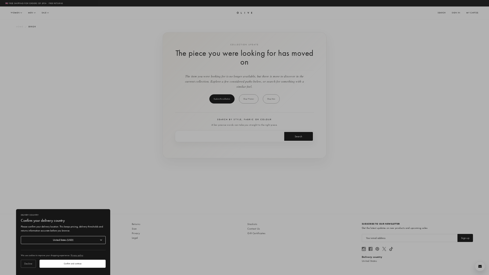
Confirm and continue (72, 263)
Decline (28, 263)
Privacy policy (77, 255)
